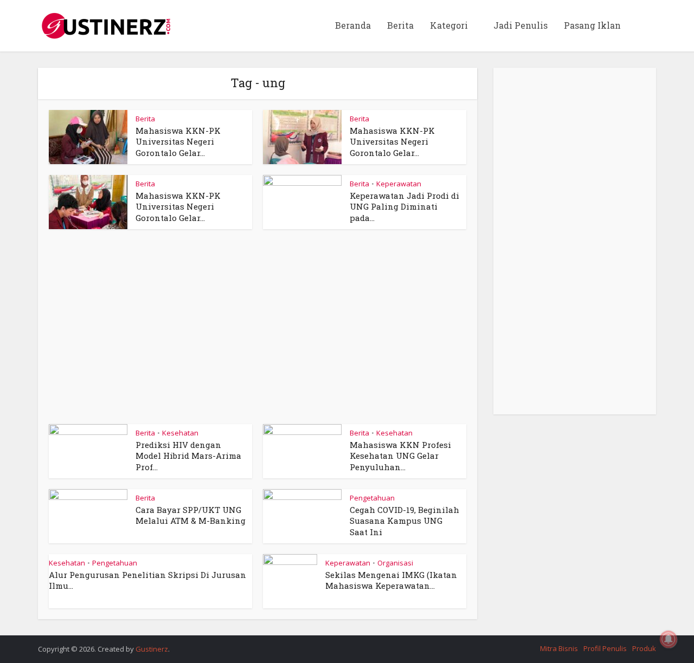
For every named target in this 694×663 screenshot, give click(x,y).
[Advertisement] (257, 332)
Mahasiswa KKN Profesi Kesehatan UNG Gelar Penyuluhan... (400, 455)
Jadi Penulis (520, 25)
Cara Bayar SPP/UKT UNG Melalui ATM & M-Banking (191, 515)
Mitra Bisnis (559, 648)
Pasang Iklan (592, 25)
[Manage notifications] (668, 639)
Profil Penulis (605, 648)
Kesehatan (180, 433)
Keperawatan (398, 183)
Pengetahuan (372, 498)
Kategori (449, 25)
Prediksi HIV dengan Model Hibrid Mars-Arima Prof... (188, 455)
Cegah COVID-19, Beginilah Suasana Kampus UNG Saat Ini (404, 520)
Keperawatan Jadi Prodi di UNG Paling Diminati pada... (404, 206)
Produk (644, 648)
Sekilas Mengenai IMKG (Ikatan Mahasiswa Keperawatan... (391, 580)
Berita (400, 25)
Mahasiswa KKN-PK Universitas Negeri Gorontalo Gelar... (178, 141)
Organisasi (395, 563)
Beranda (353, 25)
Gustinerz (152, 649)
